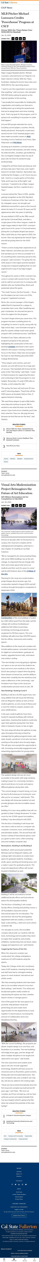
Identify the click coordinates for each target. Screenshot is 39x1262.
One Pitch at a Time (13, 446)
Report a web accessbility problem (19, 1253)
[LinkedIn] (20, 38)
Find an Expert (19, 1196)
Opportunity (28, 1136)
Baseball (19, 459)
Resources (25, 1259)
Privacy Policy (19, 1199)
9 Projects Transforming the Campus (18, 1115)
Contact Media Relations (19, 1194)
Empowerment (28, 459)
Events (6, 462)
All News (19, 1171)
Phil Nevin (17, 142)
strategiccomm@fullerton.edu (19, 1233)
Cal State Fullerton (9, 2)
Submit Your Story (19, 1215)
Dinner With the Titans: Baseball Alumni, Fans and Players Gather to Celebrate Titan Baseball (20, 430)
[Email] (24, 38)
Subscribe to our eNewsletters (19, 1207)
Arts (5, 1136)
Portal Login (14, 1259)
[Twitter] (16, 38)
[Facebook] (13, 38)
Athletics (12, 459)
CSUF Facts (19, 1192)
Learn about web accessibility (25, 1250)
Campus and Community (15, 1136)
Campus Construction (10, 1139)
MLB (28, 136)
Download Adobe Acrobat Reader (19, 1256)
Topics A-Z (19, 1174)
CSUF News (6, 7)
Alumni (6, 459)
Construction (6, 618)
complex (11, 347)
